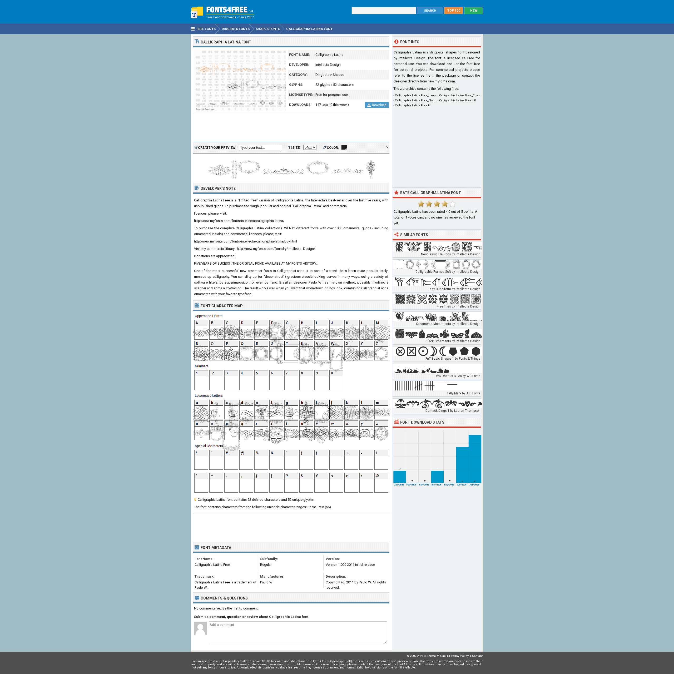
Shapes (338, 75)
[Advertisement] (291, 128)
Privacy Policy (459, 656)
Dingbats (322, 75)
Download (379, 105)
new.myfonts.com (441, 81)
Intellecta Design (328, 65)
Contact (477, 656)
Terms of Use (436, 656)
